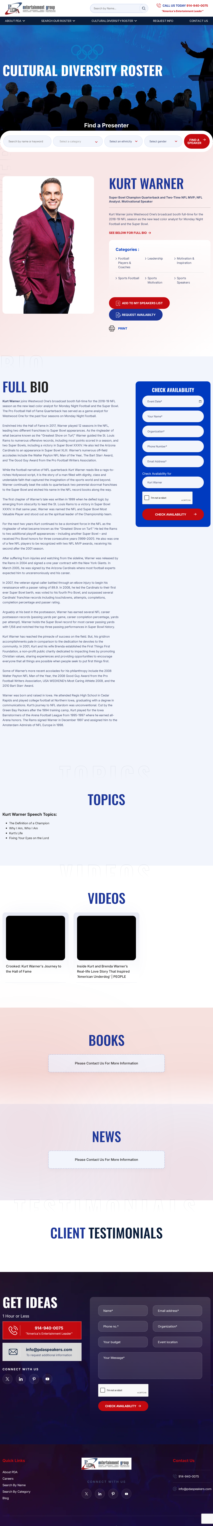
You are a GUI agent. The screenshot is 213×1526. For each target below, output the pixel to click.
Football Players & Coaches (124, 262)
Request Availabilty (139, 315)
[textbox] (78, 141)
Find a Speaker (194, 141)
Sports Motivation (155, 280)
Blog (5, 1498)
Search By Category (16, 1491)
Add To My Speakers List (142, 303)
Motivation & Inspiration (185, 260)
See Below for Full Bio (128, 233)
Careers (7, 1478)
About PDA (13, 21)
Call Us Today (185, 5)
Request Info (163, 21)
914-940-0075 (49, 1328)
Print (122, 328)
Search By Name (14, 1485)
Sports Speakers (183, 280)
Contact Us (199, 21)
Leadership (155, 258)
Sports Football (128, 278)
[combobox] (78, 141)
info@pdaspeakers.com (49, 1349)
